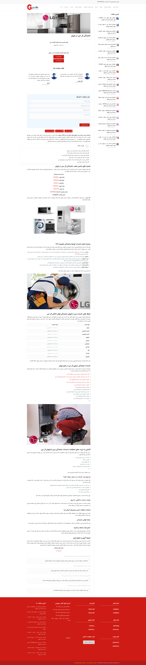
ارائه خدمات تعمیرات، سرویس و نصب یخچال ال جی (78, 374)
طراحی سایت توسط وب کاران (91, 662)
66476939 (116, 646)
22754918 (116, 613)
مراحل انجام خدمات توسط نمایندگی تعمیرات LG (77, 153)
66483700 (92, 629)
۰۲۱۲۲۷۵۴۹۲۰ (56, 177)
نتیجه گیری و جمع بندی (82, 162)
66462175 (116, 626)
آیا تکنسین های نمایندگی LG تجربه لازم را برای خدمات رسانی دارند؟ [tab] (75, 576)
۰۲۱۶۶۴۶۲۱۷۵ (56, 180)
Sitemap (68, 638)
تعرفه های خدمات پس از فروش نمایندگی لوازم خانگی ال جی (75, 155)
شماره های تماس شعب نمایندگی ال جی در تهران (77, 151)
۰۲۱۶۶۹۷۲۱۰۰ (56, 183)
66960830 (116, 629)
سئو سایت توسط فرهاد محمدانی (79, 662)
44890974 (92, 613)
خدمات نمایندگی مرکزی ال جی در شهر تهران (78, 157)
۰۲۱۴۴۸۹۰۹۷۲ (56, 189)
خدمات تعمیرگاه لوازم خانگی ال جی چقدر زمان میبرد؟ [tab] (79, 585)
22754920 (116, 609)
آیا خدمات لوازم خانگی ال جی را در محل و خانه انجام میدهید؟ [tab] (77, 556)
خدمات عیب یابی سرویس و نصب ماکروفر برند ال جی (77, 382)
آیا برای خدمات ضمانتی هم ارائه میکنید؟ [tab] (81, 566)
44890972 (92, 609)
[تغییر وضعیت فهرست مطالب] (86, 146)
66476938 (116, 642)
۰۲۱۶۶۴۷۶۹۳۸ (56, 186)
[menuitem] (115, 7)
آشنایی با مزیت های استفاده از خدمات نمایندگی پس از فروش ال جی (73, 160)
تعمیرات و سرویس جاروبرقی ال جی (81, 385)
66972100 (92, 626)
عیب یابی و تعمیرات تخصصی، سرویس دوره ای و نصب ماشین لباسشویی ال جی (72, 377)
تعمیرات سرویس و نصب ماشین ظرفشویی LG (79, 379)
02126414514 (100, 2)
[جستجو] (61, 7)
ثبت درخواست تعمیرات (88, 642)
